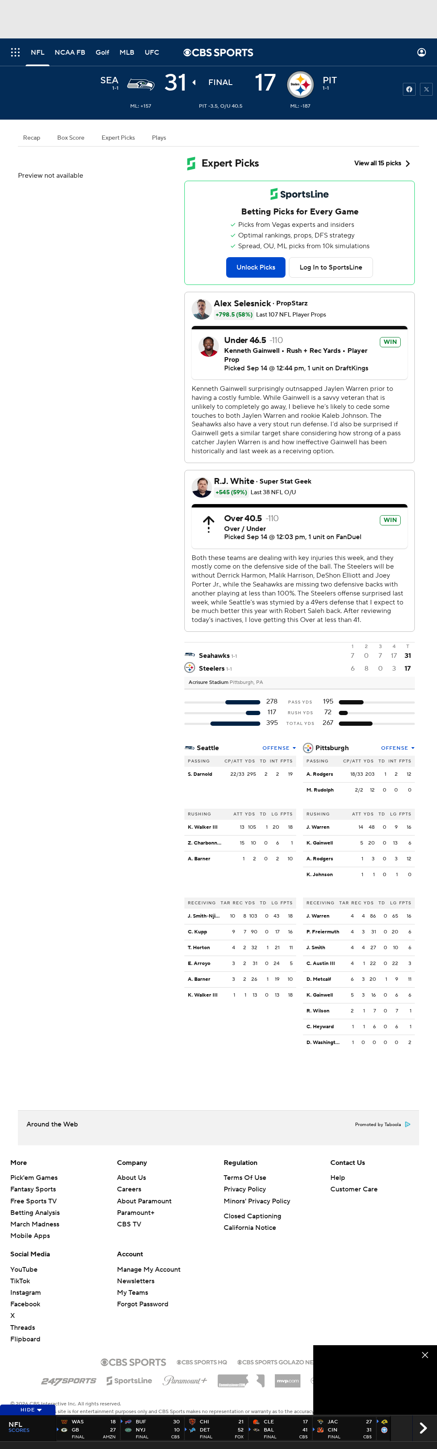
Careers (129, 1189)
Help (337, 1177)
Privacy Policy (245, 1189)
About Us (131, 1177)
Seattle (208, 748)
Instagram (25, 1292)
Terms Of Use (245, 1177)
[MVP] (287, 1377)
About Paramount (144, 1201)
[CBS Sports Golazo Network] (286, 1361)
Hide (27, 1410)
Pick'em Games (34, 1177)
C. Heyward (320, 1027)
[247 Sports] (68, 1379)
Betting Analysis (35, 1212)
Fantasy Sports (33, 1189)
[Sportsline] (129, 1379)
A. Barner (199, 859)
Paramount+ (135, 1212)
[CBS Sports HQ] (202, 1361)
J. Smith (315, 947)
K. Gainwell (319, 843)
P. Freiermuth (322, 932)
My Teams (132, 1292)
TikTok (20, 1281)
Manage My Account (149, 1269)
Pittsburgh (332, 748)
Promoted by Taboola (378, 1125)
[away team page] (140, 85)
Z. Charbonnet (205, 843)
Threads (22, 1327)
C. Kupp (197, 932)
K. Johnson (319, 874)
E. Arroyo (199, 963)
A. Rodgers (319, 774)
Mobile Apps (30, 1236)
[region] (375, 1380)
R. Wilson (317, 1011)
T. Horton (199, 947)
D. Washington (323, 1042)
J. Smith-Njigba (206, 916)
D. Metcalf (318, 979)
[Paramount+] (185, 1379)
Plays (159, 138)
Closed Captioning (252, 1216)
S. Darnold (200, 774)
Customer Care (354, 1189)
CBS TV (129, 1224)
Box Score (70, 138)
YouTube (24, 1269)
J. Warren (317, 827)
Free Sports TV (33, 1201)
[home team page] (300, 85)
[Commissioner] (241, 1377)
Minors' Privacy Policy (257, 1201)
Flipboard (25, 1339)
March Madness (34, 1224)
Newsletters (135, 1281)
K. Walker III (203, 827)
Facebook (25, 1304)
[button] (15, 52)
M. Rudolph (320, 790)
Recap (31, 138)
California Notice (250, 1227)
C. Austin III (320, 963)
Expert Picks (118, 138)
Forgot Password (143, 1304)
